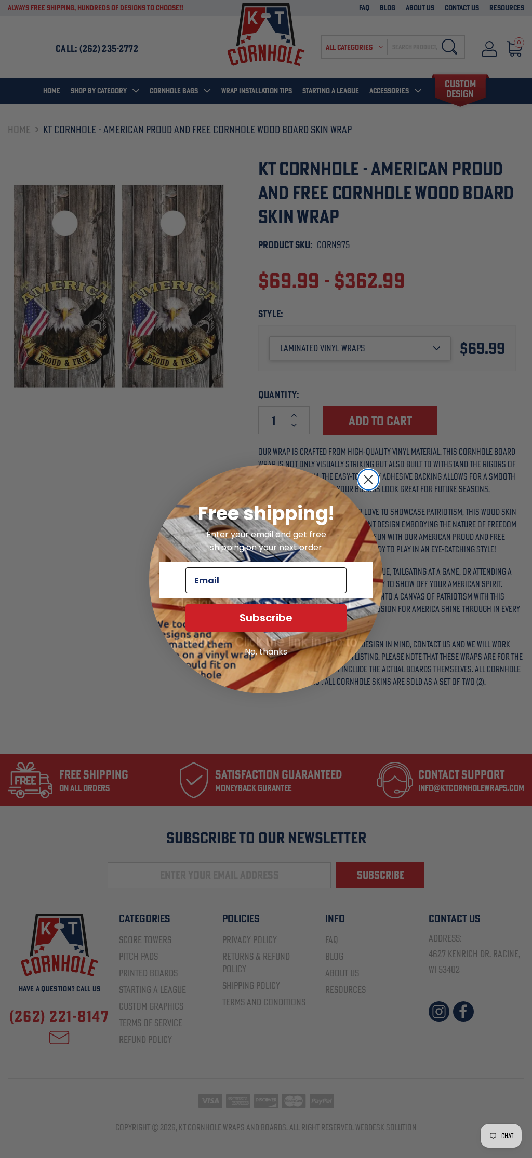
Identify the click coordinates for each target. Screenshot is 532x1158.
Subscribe (266, 617)
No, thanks (266, 652)
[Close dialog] (368, 479)
